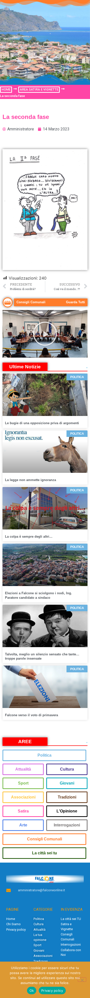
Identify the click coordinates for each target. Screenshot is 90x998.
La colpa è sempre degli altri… (28, 536)
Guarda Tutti (75, 302)
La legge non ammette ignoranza (30, 480)
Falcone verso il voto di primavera (31, 715)
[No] (82, 979)
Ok (32, 991)
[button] (45, 333)
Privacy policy (52, 991)
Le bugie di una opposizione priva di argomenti (42, 423)
